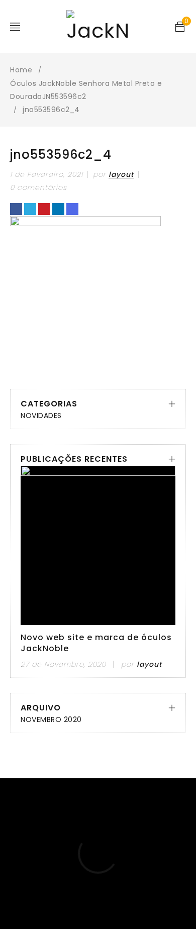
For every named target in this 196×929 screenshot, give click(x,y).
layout (121, 174)
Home (21, 70)
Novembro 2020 (51, 719)
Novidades (41, 415)
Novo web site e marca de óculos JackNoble (96, 643)
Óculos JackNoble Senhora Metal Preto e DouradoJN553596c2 (86, 89)
